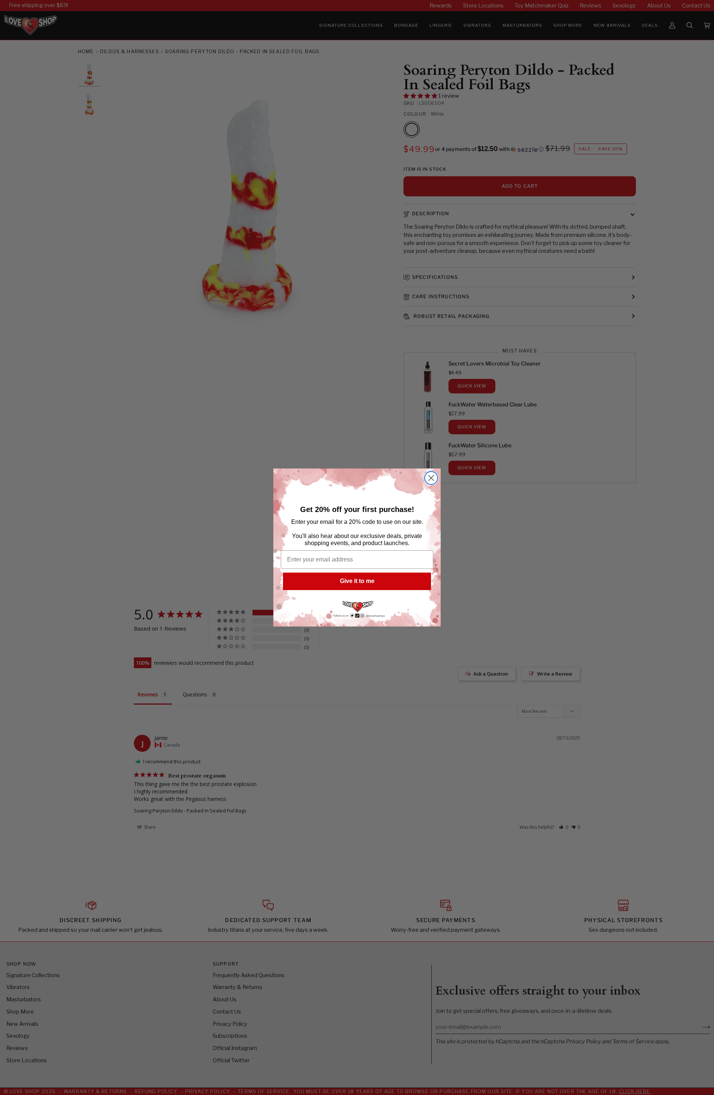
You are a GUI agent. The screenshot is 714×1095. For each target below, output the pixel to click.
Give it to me (357, 581)
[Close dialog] (431, 477)
